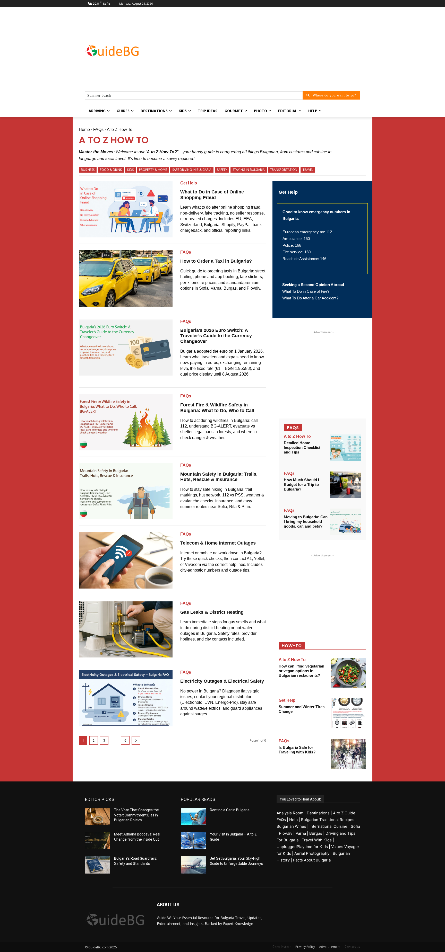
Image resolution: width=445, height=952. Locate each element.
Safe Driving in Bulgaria (191, 169)
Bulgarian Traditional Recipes (327, 819)
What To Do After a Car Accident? (310, 298)
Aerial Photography (311, 853)
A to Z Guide (344, 813)
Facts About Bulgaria (312, 860)
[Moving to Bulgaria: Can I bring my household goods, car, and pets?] (345, 522)
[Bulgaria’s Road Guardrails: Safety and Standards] (97, 865)
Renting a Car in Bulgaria (230, 810)
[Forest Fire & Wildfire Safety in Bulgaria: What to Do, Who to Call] (126, 422)
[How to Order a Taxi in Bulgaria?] (126, 278)
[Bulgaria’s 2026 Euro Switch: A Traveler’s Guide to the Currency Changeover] (126, 347)
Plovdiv (285, 833)
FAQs (98, 129)
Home (84, 129)
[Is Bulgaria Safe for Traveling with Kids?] (348, 754)
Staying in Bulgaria (249, 169)
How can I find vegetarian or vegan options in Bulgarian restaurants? (301, 671)
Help (293, 819)
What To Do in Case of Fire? (305, 291)
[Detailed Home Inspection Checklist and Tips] (345, 447)
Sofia (355, 826)
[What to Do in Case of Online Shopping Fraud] (126, 209)
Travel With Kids (317, 840)
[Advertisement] (263, 50)
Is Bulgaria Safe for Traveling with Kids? (297, 749)
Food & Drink (111, 169)
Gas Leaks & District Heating (212, 612)
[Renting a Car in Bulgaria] (193, 816)
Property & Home (153, 169)
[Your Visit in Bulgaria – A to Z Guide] (193, 840)
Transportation (283, 169)
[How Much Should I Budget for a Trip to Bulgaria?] (345, 484)
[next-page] (136, 740)
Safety (222, 169)
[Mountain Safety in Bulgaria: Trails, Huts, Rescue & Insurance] (126, 491)
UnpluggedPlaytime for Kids (302, 846)
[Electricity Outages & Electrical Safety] (126, 698)
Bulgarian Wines (291, 826)
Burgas (315, 833)
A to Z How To (297, 436)
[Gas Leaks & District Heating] (126, 629)
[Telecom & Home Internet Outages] (126, 560)
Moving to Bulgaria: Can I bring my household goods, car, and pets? (306, 521)
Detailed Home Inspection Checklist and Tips (302, 447)
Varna (301, 833)
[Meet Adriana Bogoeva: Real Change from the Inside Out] (97, 840)
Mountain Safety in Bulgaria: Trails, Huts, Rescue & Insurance (219, 476)
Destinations (318, 813)
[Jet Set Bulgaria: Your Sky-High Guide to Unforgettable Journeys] (193, 865)
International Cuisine (328, 826)
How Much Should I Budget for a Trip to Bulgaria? (301, 484)
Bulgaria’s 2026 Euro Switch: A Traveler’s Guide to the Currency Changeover (216, 336)
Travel (308, 169)
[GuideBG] (126, 50)
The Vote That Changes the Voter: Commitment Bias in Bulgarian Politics (136, 815)
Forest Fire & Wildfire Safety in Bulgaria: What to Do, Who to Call (217, 407)
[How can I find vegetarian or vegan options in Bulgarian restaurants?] (348, 673)
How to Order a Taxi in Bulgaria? (216, 261)
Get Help (188, 183)
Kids (130, 169)
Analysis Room (290, 813)
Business (88, 169)
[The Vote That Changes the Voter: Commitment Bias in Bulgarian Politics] (97, 816)
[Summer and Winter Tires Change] (348, 713)
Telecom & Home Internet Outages (218, 543)
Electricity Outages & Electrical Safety (222, 681)
